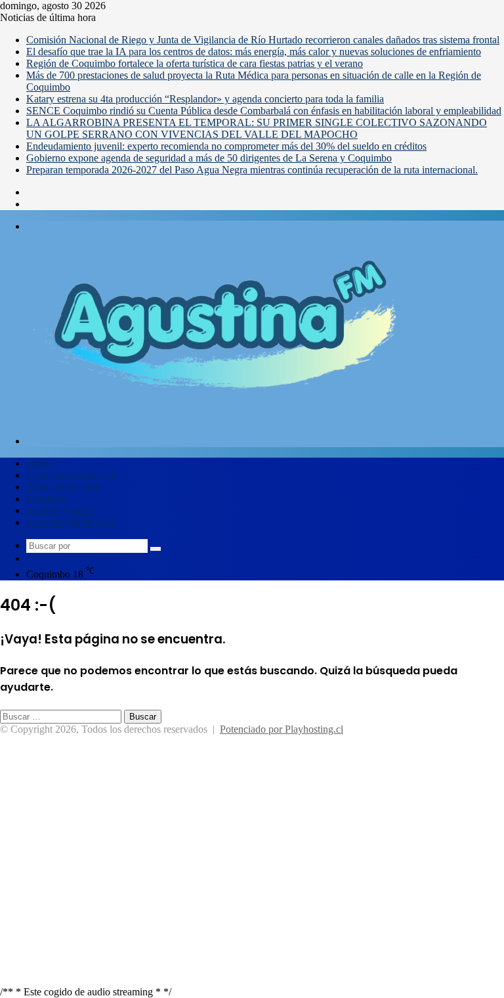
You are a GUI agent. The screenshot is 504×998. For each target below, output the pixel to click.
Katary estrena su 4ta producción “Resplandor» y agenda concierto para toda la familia (205, 98)
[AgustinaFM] (218, 452)
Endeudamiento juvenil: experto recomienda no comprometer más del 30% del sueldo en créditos (226, 146)
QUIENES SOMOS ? (61, 511)
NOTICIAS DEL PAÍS (63, 487)
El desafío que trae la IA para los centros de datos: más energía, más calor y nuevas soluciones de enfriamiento (253, 51)
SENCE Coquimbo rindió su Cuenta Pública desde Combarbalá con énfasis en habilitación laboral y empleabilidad (263, 110)
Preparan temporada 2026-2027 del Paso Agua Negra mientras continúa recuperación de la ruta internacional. (252, 169)
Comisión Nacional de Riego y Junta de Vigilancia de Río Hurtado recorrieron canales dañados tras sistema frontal (262, 39)
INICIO (38, 464)
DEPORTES (46, 499)
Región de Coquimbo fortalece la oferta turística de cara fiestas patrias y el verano (194, 63)
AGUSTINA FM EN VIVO (71, 523)
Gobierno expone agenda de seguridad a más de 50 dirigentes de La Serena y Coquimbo (209, 157)
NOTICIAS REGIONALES (71, 476)
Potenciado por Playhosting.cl (281, 729)
